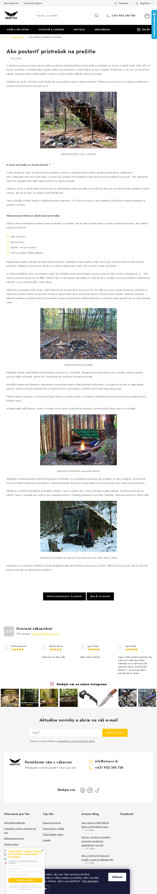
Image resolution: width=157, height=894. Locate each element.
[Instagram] (90, 790)
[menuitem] (19, 29)
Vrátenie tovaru (11, 844)
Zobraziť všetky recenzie (45, 634)
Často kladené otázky (53, 834)
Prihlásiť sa (115, 732)
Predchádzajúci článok (64, 596)
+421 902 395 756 (123, 15)
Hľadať (96, 16)
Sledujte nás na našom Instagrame (81, 684)
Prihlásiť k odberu (25, 880)
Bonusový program (33, 3)
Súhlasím (117, 877)
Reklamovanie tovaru (14, 838)
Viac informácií (90, 881)
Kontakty (47, 840)
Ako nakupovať (11, 3)
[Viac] (143, 29)
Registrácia (145, 3)
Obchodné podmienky (14, 822)
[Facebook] (82, 790)
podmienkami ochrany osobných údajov (76, 741)
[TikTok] (97, 790)
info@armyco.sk (106, 761)
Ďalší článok (100, 596)
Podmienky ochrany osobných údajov (20, 830)
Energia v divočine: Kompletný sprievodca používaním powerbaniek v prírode (96, 841)
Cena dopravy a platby (53, 828)
